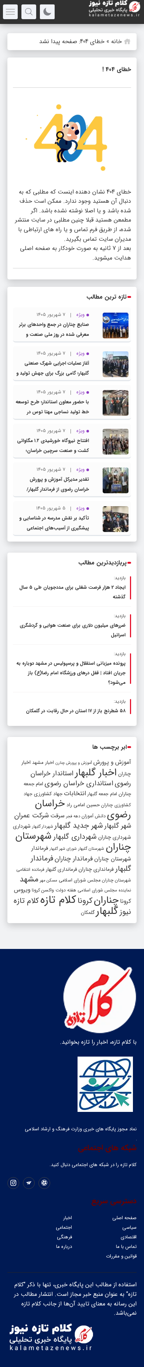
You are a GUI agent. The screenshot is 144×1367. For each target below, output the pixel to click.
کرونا (85, 901)
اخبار (67, 1218)
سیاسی (129, 1227)
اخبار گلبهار (96, 772)
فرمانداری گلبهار (61, 869)
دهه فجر (73, 816)
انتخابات (75, 794)
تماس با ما (126, 1247)
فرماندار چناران (74, 859)
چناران (106, 900)
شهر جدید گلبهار (78, 826)
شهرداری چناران (114, 837)
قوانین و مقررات (121, 1256)
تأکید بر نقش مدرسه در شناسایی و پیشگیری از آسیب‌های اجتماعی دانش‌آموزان (54, 528)
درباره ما (64, 1247)
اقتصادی (129, 1237)
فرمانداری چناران (96, 869)
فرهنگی (64, 1237)
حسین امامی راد (83, 805)
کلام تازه (58, 899)
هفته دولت (65, 890)
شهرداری (22, 826)
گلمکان (88, 912)
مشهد (29, 879)
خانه (116, 41)
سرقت (57, 815)
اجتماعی (64, 1227)
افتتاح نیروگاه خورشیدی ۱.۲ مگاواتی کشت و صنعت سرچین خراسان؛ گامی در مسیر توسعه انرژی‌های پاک (53, 451)
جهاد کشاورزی (48, 794)
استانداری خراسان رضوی (79, 783)
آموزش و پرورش (112, 762)
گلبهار (107, 911)
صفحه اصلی (124, 1218)
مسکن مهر (48, 880)
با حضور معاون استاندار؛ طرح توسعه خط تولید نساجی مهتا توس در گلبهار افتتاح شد (52, 412)
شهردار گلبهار (42, 826)
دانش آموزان (94, 816)
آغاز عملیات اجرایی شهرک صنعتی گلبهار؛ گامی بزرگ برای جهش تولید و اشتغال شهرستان (52, 373)
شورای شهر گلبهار (63, 849)
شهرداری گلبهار (75, 836)
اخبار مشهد (43, 762)
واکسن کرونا (43, 890)
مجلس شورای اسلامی (79, 880)
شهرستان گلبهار (91, 848)
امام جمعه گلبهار (102, 794)
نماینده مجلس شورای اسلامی (104, 890)
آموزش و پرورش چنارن (73, 763)
